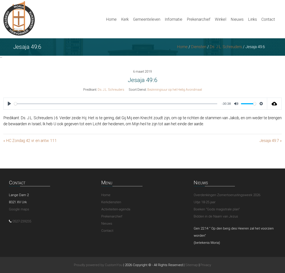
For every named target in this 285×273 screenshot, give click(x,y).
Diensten (198, 47)
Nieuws (237, 19)
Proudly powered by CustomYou (98, 265)
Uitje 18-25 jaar (205, 202)
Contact (268, 19)
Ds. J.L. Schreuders (226, 47)
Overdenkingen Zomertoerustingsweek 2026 (227, 195)
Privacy (205, 265)
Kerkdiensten (111, 202)
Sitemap (191, 265)
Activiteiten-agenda (115, 209)
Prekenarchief (198, 19)
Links (252, 19)
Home (111, 19)
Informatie (173, 19)
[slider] (115, 104)
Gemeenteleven (146, 19)
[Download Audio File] (274, 104)
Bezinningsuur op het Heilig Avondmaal (174, 89)
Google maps (19, 209)
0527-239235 (21, 221)
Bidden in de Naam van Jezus (216, 216)
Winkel (220, 19)
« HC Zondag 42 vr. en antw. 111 (30, 140)
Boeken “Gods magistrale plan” (217, 209)
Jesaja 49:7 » (270, 140)
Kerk (125, 19)
